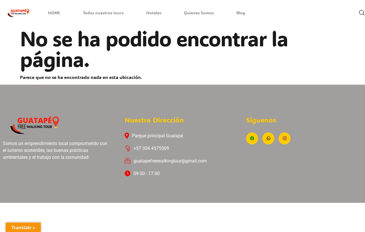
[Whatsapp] (268, 138)
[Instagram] (285, 138)
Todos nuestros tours (103, 13)
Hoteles (153, 13)
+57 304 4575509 (151, 148)
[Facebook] (252, 138)
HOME (54, 13)
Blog (240, 13)
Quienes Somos (199, 13)
